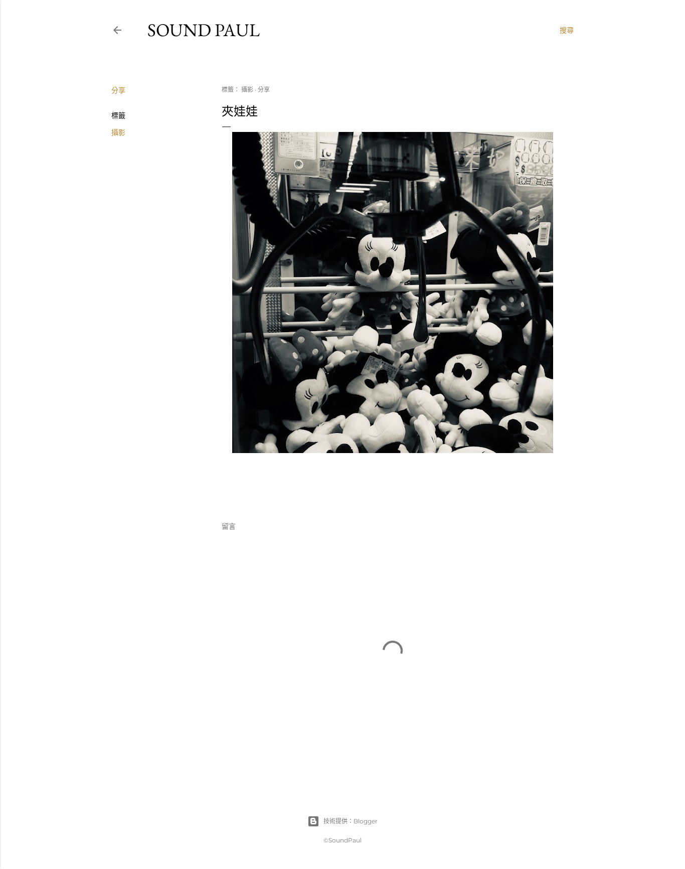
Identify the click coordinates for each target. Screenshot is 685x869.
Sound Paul (203, 30)
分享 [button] (118, 90)
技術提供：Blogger (350, 821)
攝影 (118, 132)
